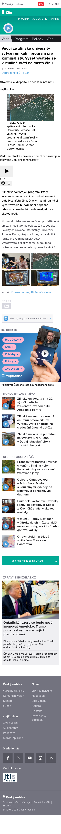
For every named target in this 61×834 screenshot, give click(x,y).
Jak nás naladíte (42, 690)
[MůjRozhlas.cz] (7, 89)
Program (23, 19)
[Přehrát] (6, 171)
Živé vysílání (12, 368)
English (7, 805)
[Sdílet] (9, 183)
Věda (6, 39)
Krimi (8, 347)
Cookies (7, 802)
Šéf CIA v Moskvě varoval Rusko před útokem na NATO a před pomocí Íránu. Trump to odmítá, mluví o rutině (30, 657)
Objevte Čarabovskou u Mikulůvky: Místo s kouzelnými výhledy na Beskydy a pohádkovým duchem (34, 487)
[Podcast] (3, 183)
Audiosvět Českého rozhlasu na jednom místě (28, 385)
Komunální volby (13, 695)
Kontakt (37, 711)
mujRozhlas (9, 329)
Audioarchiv (40, 19)
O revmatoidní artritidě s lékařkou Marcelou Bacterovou (33, 540)
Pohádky (10, 354)
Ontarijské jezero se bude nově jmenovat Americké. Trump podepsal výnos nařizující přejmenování (28, 628)
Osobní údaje (22, 802)
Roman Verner (25, 145)
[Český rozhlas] (12, 4)
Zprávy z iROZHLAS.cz (19, 577)
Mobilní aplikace (13, 738)
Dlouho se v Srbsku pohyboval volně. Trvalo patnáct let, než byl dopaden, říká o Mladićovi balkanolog (28, 644)
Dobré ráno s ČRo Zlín (15, 72)
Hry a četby (12, 339)
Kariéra (36, 706)
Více (52, 39)
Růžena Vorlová (41, 292)
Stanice (8, 700)
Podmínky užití (42, 802)
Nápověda (38, 695)
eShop (7, 706)
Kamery (54, 19)
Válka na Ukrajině (13, 690)
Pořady (37, 39)
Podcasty (9, 733)
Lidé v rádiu (39, 700)
